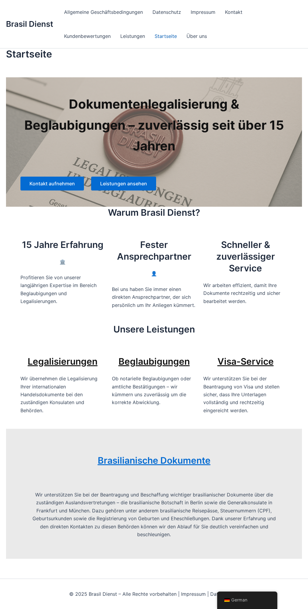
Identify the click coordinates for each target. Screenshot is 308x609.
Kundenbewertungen (87, 36)
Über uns (196, 36)
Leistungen (132, 36)
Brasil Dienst (29, 24)
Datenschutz (166, 12)
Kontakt (233, 12)
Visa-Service (245, 361)
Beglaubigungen (154, 361)
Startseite (166, 36)
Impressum (203, 12)
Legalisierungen (62, 361)
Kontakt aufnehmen (52, 184)
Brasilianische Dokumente (154, 460)
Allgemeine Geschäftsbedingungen (103, 12)
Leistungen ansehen (123, 184)
